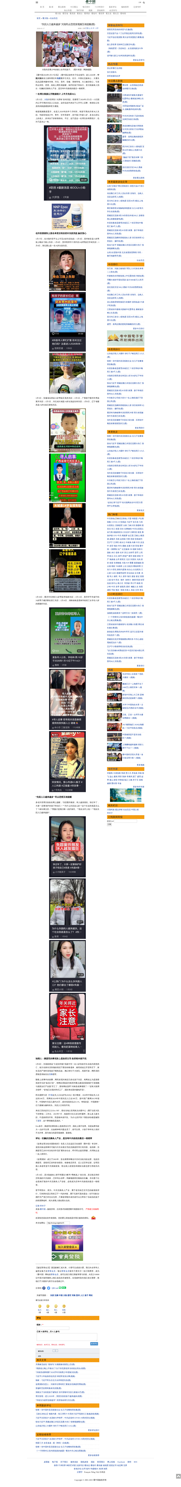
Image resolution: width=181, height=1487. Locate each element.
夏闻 (116, 777)
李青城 (121, 780)
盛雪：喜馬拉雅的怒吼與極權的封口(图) (123, 324)
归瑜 (140, 773)
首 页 (42, 7)
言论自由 (130, 573)
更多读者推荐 (93, 1455)
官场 (137, 546)
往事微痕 (128, 529)
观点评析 (119, 810)
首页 (38, 18)
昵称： (40, 1325)
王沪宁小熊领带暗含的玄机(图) (120, 646)
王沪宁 (110, 542)
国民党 (134, 532)
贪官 (111, 546)
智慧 (141, 587)
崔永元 (122, 542)
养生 (141, 590)
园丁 (135, 777)
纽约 (88, 1469)
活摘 (51, 1074)
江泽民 (116, 542)
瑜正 (126, 780)
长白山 (130, 570)
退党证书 (113, 1465)
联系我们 (101, 1462)
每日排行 (86, 7)
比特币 (131, 553)
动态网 (120, 1465)
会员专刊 (113, 10)
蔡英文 (123, 559)
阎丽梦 (124, 536)
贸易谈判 (139, 539)
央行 (113, 553)
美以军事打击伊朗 (114, 68)
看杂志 (87, 1465)
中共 (119, 536)
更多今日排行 (138, 329)
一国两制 (113, 549)
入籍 (109, 580)
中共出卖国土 (138, 529)
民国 (138, 580)
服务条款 (74, 1462)
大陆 (46, 99)
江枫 (130, 780)
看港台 (80, 13)
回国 (142, 576)
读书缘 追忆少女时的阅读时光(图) (121, 56)
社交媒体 (125, 549)
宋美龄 (127, 583)
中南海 (128, 542)
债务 (117, 553)
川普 (129, 519)
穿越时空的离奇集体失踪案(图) (48, 1388)
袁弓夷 (110, 532)
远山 (111, 777)
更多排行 (140, 666)
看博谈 (87, 13)
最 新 (51, 7)
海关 (129, 576)
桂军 (142, 580)
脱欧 (109, 553)
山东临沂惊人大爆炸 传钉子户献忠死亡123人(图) (56, 1426)
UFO (115, 536)
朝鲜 (134, 549)
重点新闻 (62, 7)
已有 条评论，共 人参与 (48, 1331)
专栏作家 (80, 10)
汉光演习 (127, 532)
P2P (127, 563)
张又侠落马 (111, 72)
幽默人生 (134, 587)
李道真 (134, 773)
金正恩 (131, 536)
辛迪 (119, 783)
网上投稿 (111, 1462)
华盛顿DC (94, 1469)
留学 (125, 576)
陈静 (124, 777)
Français (87, 1472)
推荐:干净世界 (60, 1465)
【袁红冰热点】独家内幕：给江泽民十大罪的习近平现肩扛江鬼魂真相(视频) (67, 1414)
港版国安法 (118, 532)
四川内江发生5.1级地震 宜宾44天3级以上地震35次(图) (133, 149)
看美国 (72, 13)
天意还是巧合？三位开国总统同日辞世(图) (124, 33)
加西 (105, 1469)
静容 (116, 780)
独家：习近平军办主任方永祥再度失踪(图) (53, 1380)
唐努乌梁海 (121, 570)
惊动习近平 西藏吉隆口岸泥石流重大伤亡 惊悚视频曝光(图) (60, 1422)
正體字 (80, 1472)
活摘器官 (119, 525)
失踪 (59, 78)
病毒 (109, 522)
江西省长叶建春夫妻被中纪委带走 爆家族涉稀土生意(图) (133, 98)
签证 (138, 576)
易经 (128, 587)
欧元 (111, 556)
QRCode (55, 1288)
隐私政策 (84, 1462)
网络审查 (137, 566)
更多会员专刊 (138, 60)
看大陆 (58, 13)
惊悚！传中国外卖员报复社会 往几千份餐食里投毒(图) (58, 1410)
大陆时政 (111, 810)
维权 (113, 566)
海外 (122, 580)
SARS (113, 573)
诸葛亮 (123, 587)
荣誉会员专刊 (115, 25)
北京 (128, 559)
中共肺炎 (111, 519)
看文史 (108, 13)
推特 (129, 1462)
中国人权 (135, 810)
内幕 (134, 542)
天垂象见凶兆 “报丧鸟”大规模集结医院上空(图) (55, 1364)
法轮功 (130, 566)
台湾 (117, 559)
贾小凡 (128, 773)
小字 (96, 28)
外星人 (127, 590)
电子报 (55, 1462)
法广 (119, 549)
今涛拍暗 (117, 773)
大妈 (138, 559)
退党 (139, 532)
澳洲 (134, 580)
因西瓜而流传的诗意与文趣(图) (120, 29)
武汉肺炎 (123, 519)
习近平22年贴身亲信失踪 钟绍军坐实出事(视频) (55, 1376)
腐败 (124, 546)
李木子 (110, 813)
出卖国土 (111, 525)
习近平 (129, 522)
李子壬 (135, 780)
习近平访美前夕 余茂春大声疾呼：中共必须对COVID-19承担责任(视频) (65, 1418)
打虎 (133, 546)
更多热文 (140, 510)
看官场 (65, 13)
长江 (113, 529)
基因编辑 (137, 563)
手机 (113, 590)
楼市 (130, 556)
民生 (118, 580)
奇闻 (122, 590)
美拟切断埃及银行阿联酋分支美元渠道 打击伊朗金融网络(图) (133, 129)
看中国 (43, 1209)
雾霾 (131, 563)
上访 (125, 566)
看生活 (116, 13)
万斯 (128, 539)
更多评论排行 (93, 1430)
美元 (126, 553)
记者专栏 (137, 7)
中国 (51, 1095)
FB (131, 549)
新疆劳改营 (121, 573)
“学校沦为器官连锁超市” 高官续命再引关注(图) (55, 1400)
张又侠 (135, 522)
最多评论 (112, 7)
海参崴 (112, 559)
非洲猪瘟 (117, 563)
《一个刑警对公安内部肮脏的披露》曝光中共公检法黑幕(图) (61, 1451)
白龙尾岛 (137, 570)
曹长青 (114, 783)
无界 (125, 1465)
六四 (141, 522)
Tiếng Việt (95, 1472)
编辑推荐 (125, 7)
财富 (139, 556)
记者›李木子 (41, 1206)
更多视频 (140, 765)
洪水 (122, 529)
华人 (111, 576)
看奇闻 (123, 13)
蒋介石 (121, 583)
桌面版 (46, 1462)
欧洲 (101, 1469)
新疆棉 (138, 525)
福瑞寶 (106, 1465)
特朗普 (135, 519)
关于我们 (64, 1462)
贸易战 (123, 522)
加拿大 (140, 549)
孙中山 (114, 583)
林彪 (138, 583)
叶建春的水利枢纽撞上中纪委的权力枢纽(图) (125, 276)
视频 (90, 10)
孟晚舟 (112, 539)
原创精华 (101, 10)
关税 (117, 539)
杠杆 (122, 553)
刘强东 (133, 559)
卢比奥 (141, 519)
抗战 (109, 583)
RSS (135, 1462)
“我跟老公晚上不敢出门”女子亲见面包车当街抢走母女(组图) (61, 1368)
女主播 (138, 573)
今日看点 (74, 7)
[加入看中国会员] (67, 1251)
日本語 (102, 1472)
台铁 (125, 525)
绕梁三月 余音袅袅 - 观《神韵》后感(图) (52, 1443)
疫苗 (117, 529)
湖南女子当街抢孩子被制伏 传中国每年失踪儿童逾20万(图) (60, 1392)
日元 (116, 556)
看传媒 (99, 1465)
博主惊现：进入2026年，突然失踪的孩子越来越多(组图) (59, 1396)
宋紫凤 (110, 773)
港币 (120, 556)
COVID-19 (115, 522)
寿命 (133, 590)
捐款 (93, 1462)
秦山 (111, 780)
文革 (137, 590)
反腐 (128, 546)
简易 (123, 773)
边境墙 (123, 539)
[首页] (90, 4)
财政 (135, 556)
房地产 (125, 556)
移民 (116, 576)
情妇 (116, 546)
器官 (39, 1121)
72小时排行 (99, 7)
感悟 (109, 590)
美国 (132, 539)
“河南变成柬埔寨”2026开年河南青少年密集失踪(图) (57, 1372)
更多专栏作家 (138, 787)
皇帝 (117, 587)
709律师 (119, 566)
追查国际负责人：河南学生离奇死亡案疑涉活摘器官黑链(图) (61, 1384)
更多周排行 (139, 428)
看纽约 (94, 13)
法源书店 (80, 1465)
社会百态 (54, 18)
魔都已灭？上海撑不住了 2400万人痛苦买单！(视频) (132, 687)
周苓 (120, 777)
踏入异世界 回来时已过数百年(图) (121, 44)
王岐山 (137, 536)
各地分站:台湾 (80, 1469)
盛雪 (139, 777)
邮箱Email (110, 821)
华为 (120, 546)
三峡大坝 (131, 525)
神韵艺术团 (71, 1465)
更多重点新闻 (138, 178)
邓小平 (133, 583)
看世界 (101, 13)
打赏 (87, 28)
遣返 (133, 576)
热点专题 (68, 10)
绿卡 (113, 580)
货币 (136, 553)
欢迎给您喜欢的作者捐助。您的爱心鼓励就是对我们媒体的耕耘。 (63, 1218)
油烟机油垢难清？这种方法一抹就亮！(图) (124, 613)
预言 (118, 590)
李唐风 (129, 777)
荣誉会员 (52, 1271)
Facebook (121, 1462)
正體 (140, 2)
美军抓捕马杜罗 (113, 76)
